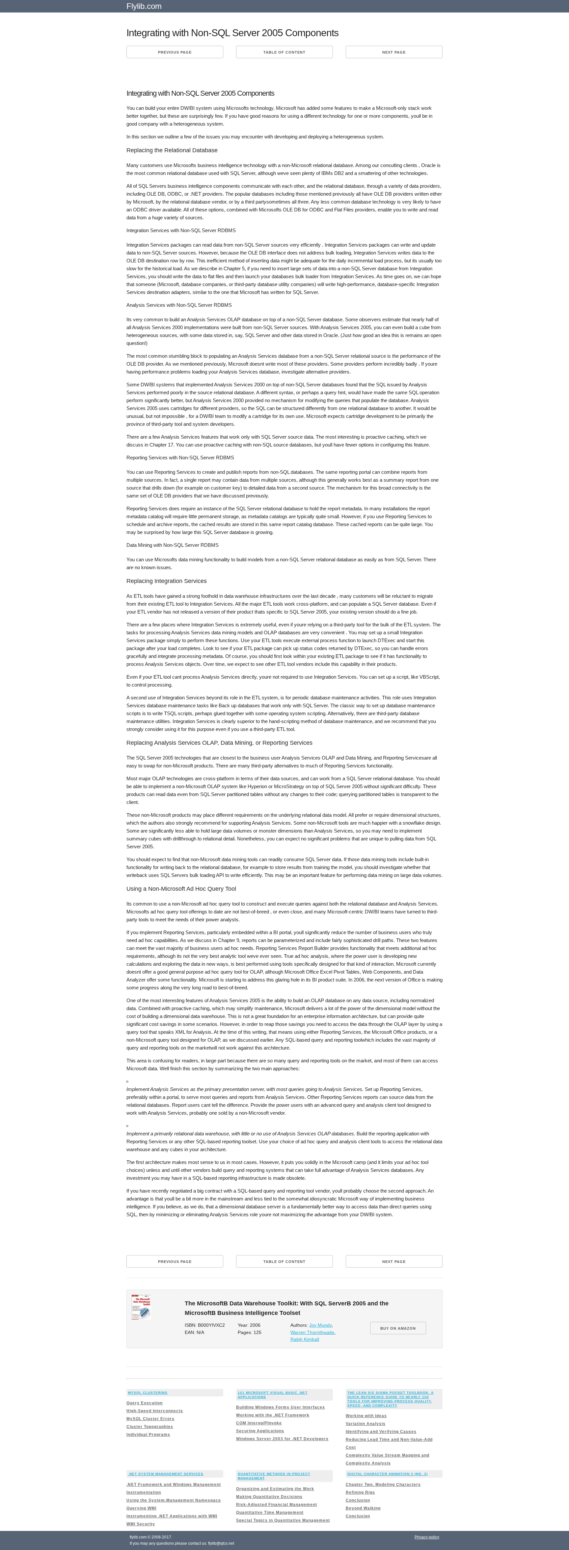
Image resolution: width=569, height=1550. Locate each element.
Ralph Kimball (304, 1339)
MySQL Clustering (148, 1392)
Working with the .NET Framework (273, 1415)
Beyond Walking (363, 1508)
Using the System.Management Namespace (173, 1500)
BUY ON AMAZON (398, 1328)
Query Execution (144, 1403)
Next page (394, 52)
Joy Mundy (320, 1325)
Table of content (284, 52)
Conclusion (358, 1500)
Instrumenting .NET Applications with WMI (171, 1516)
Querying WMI (141, 1508)
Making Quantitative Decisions (269, 1496)
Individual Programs (148, 1434)
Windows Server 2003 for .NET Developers (282, 1439)
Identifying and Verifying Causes (381, 1431)
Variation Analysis (366, 1423)
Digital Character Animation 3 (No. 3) (387, 1474)
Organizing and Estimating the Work (275, 1489)
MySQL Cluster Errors (150, 1419)
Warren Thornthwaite (312, 1332)
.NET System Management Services (165, 1474)
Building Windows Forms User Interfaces (280, 1407)
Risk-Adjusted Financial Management (276, 1504)
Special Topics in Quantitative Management (283, 1520)
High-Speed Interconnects (154, 1411)
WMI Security (140, 1524)
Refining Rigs (360, 1492)
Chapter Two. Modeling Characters (383, 1484)
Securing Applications (260, 1431)
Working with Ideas (366, 1416)
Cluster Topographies (149, 1426)
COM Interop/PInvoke (259, 1423)
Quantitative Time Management (270, 1512)
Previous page (175, 52)
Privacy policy (427, 1537)
